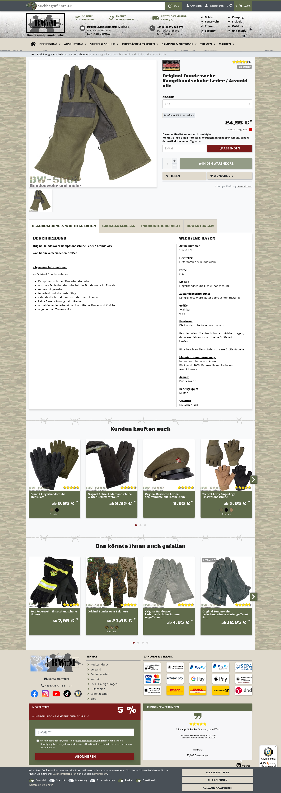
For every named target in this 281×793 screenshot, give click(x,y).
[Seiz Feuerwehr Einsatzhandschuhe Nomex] (54, 582)
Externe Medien (106, 780)
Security (210, 30)
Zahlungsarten (100, 674)
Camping (238, 17)
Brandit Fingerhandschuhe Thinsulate (48, 496)
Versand (96, 669)
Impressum (100, 773)
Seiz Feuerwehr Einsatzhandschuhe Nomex (54, 613)
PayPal (128, 780)
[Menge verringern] (174, 166)
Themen (206, 44)
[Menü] (275, 747)
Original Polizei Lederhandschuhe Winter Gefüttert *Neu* (110, 496)
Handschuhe (60, 54)
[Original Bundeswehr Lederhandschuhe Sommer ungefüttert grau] (169, 582)
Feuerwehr (212, 21)
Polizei (209, 26)
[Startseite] (45, 25)
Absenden (231, 148)
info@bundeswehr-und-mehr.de (108, 27)
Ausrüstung (73, 44)
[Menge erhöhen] (174, 161)
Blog (93, 698)
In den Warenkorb (217, 163)
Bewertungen (200, 226)
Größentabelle (118, 226)
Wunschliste (223, 175)
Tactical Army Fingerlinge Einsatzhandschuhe (218, 496)
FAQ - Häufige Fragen (104, 684)
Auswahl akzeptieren (217, 787)
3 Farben (226, 513)
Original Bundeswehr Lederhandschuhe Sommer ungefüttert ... (163, 614)
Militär (209, 17)
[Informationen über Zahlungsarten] (152, 667)
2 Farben (54, 513)
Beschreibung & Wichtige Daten (64, 226)
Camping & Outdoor (177, 44)
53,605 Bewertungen (198, 755)
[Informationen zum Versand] (175, 690)
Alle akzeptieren (217, 772)
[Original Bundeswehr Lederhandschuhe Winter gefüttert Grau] (226, 582)
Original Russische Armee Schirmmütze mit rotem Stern (165, 496)
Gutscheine (98, 689)
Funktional (148, 780)
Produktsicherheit (160, 226)
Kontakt (95, 679)
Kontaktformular (99, 33)
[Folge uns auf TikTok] (67, 693)
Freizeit (237, 21)
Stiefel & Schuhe (102, 44)
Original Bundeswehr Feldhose (108, 611)
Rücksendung (99, 664)
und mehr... (239, 30)
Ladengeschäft (100, 693)
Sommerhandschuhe (82, 54)
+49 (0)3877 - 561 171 (58, 685)
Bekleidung (48, 44)
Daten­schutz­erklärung (65, 773)
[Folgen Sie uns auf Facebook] (34, 693)
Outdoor (237, 26)
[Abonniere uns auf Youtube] (56, 693)
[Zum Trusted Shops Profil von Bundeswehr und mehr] (78, 693)
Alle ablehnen (217, 780)
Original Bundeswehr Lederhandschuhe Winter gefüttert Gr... (225, 614)
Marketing (81, 780)
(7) (250, 62)
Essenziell (41, 780)
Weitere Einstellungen (41, 785)
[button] (243, 6)
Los (176, 6)
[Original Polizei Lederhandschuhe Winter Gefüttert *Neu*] (112, 465)
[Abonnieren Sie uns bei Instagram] (45, 693)
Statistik (60, 780)
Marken (225, 44)
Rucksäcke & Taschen (138, 44)
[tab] (64, 226)
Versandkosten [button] (244, 186)
